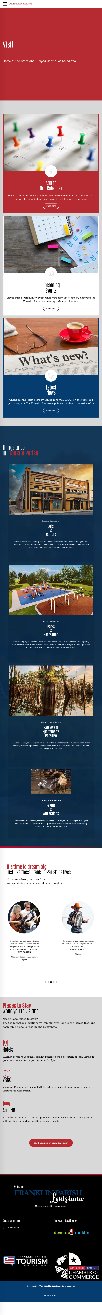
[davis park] (51, 590)
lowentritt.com (60, 1206)
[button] (11, 942)
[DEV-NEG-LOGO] (72, 1232)
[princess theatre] (51, 489)
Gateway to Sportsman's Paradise (51, 731)
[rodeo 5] (51, 781)
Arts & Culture (51, 529)
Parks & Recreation (51, 630)
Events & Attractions (51, 809)
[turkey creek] (51, 691)
